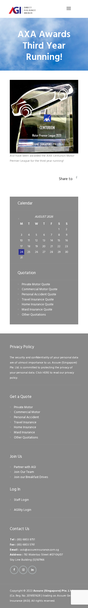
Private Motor (23, 407)
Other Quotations (34, 314)
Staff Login (21, 499)
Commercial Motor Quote (39, 289)
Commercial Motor (27, 412)
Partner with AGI (25, 467)
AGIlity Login (22, 509)
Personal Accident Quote (39, 294)
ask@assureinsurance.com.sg (39, 549)
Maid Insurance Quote (37, 309)
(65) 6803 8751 (26, 539)
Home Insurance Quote (38, 304)
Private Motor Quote (36, 284)
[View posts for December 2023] (21, 219)
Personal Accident (26, 417)
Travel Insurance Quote (38, 299)
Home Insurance (25, 427)
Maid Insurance (24, 432)
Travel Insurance (25, 422)
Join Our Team (24, 472)
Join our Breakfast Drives (31, 477)
